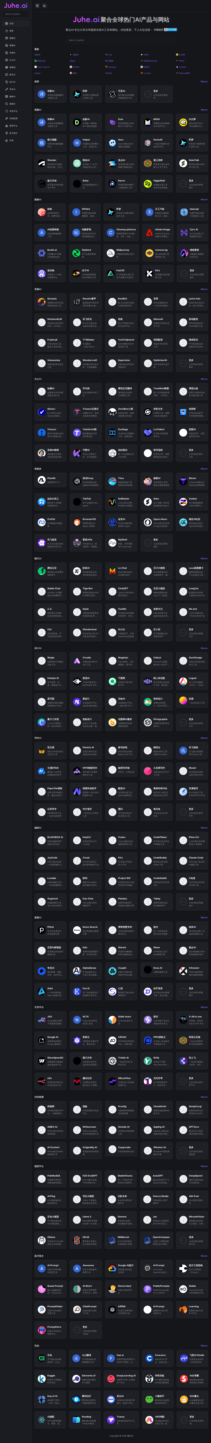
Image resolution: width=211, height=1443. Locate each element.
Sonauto (112, 67)
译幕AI (37, 54)
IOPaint (108, 73)
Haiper (37, 73)
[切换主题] (44, 6)
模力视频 (109, 61)
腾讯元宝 (41, 61)
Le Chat (147, 73)
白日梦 (182, 54)
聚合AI (130, 1436)
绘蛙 (75, 73)
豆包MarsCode (150, 61)
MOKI (146, 54)
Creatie (182, 67)
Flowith (76, 67)
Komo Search (43, 67)
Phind (181, 61)
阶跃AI (146, 67)
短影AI (76, 54)
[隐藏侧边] (37, 6)
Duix (110, 54)
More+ (204, 81)
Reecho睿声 (184, 73)
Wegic (73, 61)
